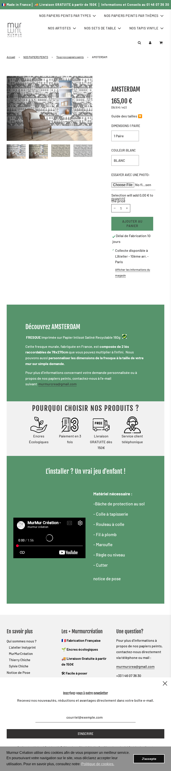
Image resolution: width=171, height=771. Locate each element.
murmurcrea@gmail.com (57, 384)
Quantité (118, 199)
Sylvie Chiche (18, 666)
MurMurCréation (21, 654)
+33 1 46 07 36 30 (128, 675)
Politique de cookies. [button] (97, 764)
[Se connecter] (150, 42)
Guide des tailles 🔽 (126, 116)
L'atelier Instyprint (22, 647)
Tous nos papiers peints (70, 57)
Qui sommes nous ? (22, 641)
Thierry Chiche (19, 660)
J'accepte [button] (149, 759)
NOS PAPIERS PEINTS (35, 57)
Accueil (11, 57)
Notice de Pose (18, 672)
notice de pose (107, 578)
